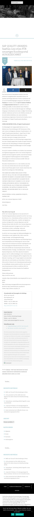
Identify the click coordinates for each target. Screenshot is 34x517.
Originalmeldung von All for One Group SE (18, 326)
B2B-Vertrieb (19, 369)
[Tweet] (25, 90)
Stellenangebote (9, 439)
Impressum (27, 486)
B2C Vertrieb (25, 369)
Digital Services (10, 371)
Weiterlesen (19, 514)
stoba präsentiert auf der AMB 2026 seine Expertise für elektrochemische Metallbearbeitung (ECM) (16, 396)
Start (5, 486)
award (15, 369)
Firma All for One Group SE (23, 61)
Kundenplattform (17, 371)
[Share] (13, 90)
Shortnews (7, 437)
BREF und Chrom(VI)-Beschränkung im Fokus (16, 392)
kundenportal (24, 371)
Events (6, 434)
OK (13, 514)
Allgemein (8, 369)
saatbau (13, 373)
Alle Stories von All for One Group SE (17, 328)
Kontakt (17, 490)
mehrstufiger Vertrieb (6, 373)
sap (16, 373)
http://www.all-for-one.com (10, 305)
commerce (4, 371)
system (18, 373)
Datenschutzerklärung (15, 486)
